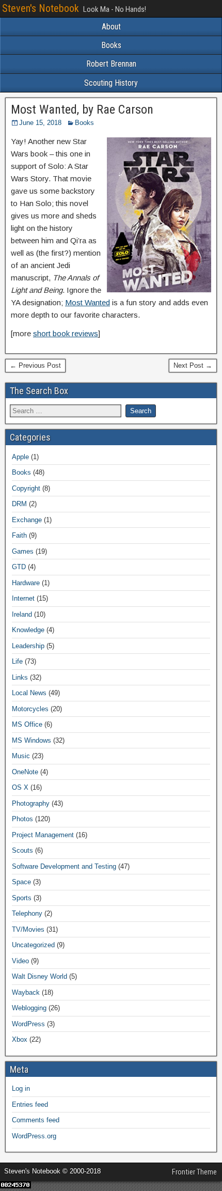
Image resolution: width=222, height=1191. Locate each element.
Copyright (26, 488)
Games (23, 551)
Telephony (27, 913)
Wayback (26, 992)
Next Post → (192, 365)
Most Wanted (87, 302)
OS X (20, 787)
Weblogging (29, 1008)
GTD (19, 567)
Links (20, 677)
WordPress (28, 1024)
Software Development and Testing (64, 866)
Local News (29, 693)
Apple (20, 457)
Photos (22, 819)
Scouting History (111, 83)
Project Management (43, 835)
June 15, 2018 (40, 123)
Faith (19, 535)
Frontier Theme (194, 1172)
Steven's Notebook (40, 8)
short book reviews (65, 333)
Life (17, 661)
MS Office (27, 724)
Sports (21, 898)
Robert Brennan (111, 64)
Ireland (22, 614)
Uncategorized (33, 945)
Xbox (19, 1039)
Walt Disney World (39, 976)
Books (111, 45)
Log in (21, 1088)
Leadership (28, 646)
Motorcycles (30, 709)
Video (20, 961)
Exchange (27, 520)
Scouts (22, 850)
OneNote (25, 772)
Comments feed (35, 1120)
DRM (19, 504)
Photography (31, 803)
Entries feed (30, 1104)
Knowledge (28, 630)
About (111, 27)
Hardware (26, 583)
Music (21, 756)
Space (21, 882)
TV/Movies (28, 929)
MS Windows (31, 740)
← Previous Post (35, 365)
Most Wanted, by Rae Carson (82, 109)
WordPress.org (34, 1136)
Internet (23, 598)
